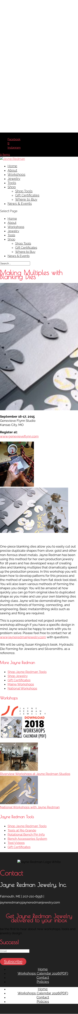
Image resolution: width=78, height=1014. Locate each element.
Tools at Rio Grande (22, 830)
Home (12, 166)
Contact (43, 977)
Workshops (16, 174)
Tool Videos (16, 843)
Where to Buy (26, 199)
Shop (12, 187)
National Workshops (22, 688)
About (12, 170)
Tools (12, 183)
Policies (43, 982)
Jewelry (14, 179)
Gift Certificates (27, 195)
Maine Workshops (21, 684)
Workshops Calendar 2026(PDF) (43, 973)
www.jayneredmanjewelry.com (23, 637)
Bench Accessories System (27, 839)
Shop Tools (24, 191)
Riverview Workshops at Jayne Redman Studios (35, 774)
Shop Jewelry (18, 676)
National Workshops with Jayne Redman (30, 807)
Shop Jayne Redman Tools (27, 672)
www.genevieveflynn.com (19, 436)
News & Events (20, 204)
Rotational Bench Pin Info (26, 834)
